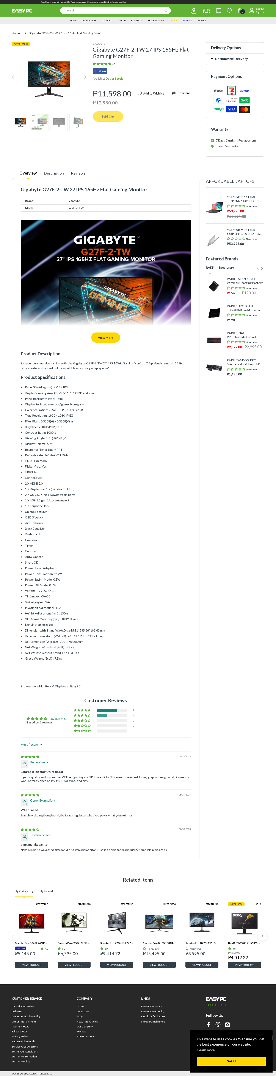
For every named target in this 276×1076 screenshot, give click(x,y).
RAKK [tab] (210, 267)
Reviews (78, 173)
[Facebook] (208, 1025)
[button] (102, 64)
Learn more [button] (206, 1050)
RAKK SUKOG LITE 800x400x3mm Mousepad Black (244, 308)
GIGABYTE (99, 43)
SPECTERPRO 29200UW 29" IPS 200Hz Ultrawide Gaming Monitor (244, 434)
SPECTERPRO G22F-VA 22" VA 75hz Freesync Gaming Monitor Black (243, 380)
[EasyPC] (22, 11)
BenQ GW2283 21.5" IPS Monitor (244, 943)
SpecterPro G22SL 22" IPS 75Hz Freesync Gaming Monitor (201, 943)
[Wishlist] (229, 10)
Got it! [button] (231, 1061)
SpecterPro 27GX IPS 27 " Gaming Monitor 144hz (116, 943)
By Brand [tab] (46, 891)
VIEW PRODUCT (31, 964)
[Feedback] (218, 11)
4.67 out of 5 (57, 718)
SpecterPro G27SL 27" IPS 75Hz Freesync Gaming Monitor (74, 943)
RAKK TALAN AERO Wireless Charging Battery (245, 281)
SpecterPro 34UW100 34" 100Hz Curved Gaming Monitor (159, 943)
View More (105, 337)
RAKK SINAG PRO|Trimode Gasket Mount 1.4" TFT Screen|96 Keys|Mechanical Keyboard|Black (245, 335)
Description (54, 173)
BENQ (258, 904)
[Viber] (218, 1025)
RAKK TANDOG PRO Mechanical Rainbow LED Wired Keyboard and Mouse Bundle (243, 362)
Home (16, 33)
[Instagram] (227, 1025)
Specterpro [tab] (226, 267)
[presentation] (258, 268)
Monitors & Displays (52, 686)
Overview (28, 173)
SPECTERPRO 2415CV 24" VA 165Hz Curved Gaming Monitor (245, 407)
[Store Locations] (194, 11)
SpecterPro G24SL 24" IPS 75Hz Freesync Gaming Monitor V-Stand (31, 943)
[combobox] (115, 10)
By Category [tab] (24, 891)
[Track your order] (206, 11)
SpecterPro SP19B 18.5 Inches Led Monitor (243, 461)
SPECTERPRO (42, 904)
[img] (30, 757)
